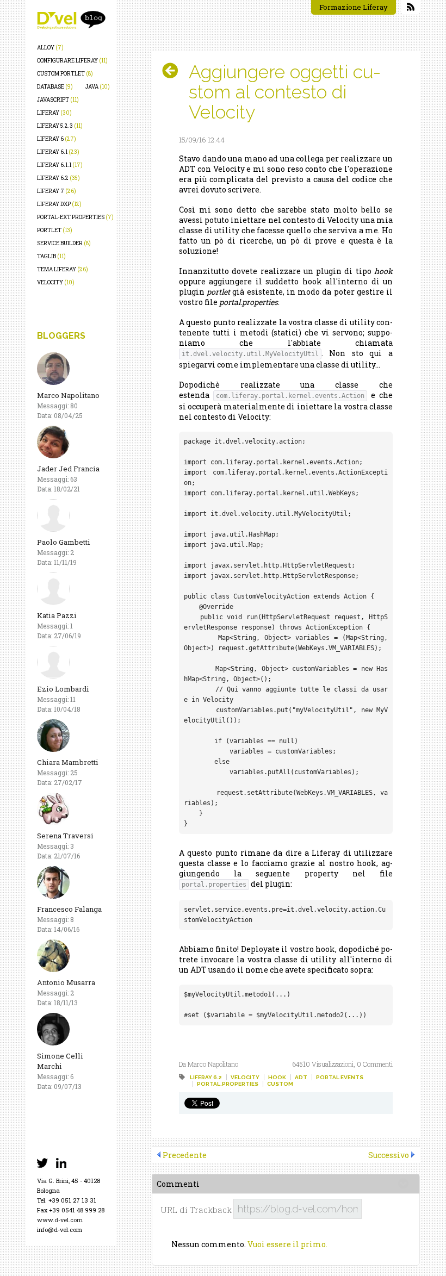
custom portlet (65, 73)
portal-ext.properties (75, 217)
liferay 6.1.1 (60, 165)
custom (280, 1084)
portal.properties (227, 1084)
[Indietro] (174, 70)
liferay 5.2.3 (60, 125)
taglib (51, 256)
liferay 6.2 (58, 178)
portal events (339, 1077)
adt (301, 1077)
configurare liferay (72, 60)
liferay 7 (56, 191)
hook (277, 1077)
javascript (58, 99)
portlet (54, 230)
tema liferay (62, 269)
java (97, 86)
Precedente (185, 1155)
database (55, 86)
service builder (64, 243)
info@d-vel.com (59, 1229)
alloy (50, 47)
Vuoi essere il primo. (287, 1244)
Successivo (388, 1155)
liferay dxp (59, 204)
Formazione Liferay (353, 7)
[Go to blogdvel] (71, 20)
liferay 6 (56, 138)
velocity (56, 282)
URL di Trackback (196, 1210)
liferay (54, 112)
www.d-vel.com (60, 1220)
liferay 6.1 (58, 151)
